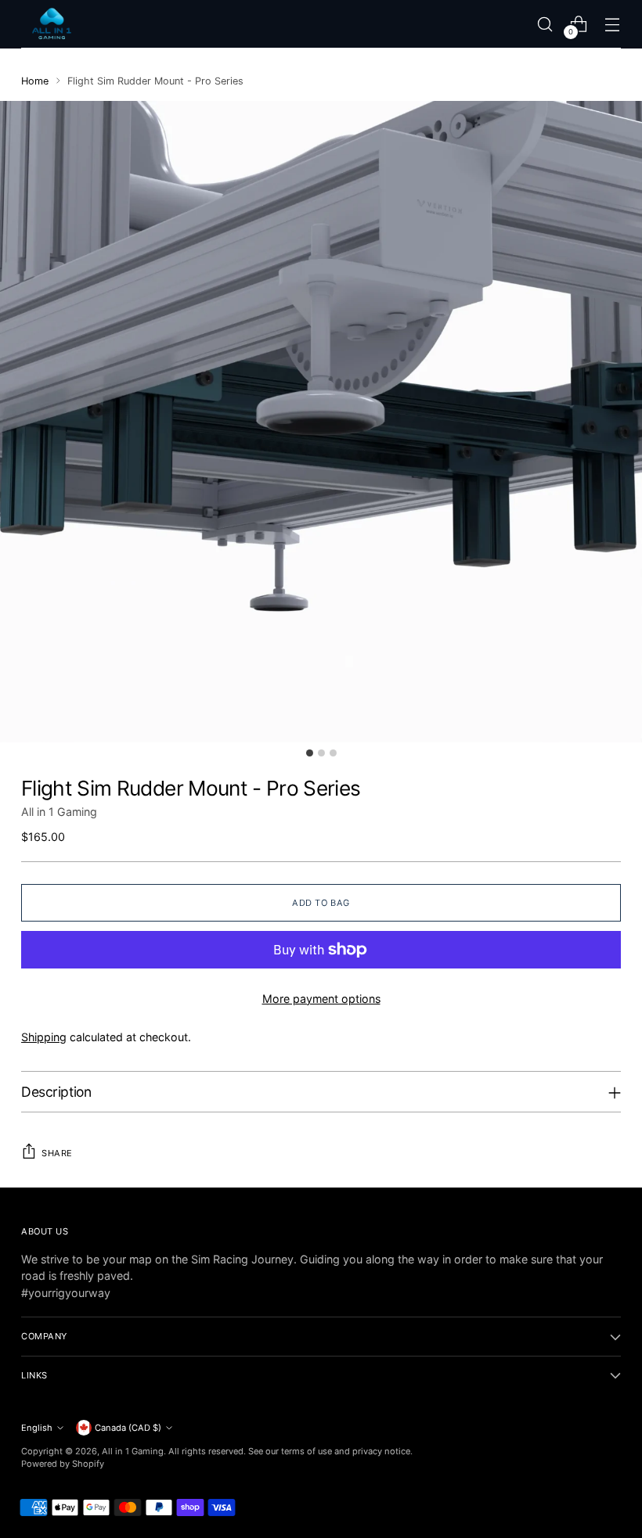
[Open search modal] (545, 24)
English (36, 1427)
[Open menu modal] (613, 24)
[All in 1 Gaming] (52, 24)
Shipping (44, 1037)
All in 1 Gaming (59, 811)
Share (57, 1153)
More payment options (321, 998)
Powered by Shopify (62, 1463)
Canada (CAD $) (128, 1427)
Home (35, 81)
